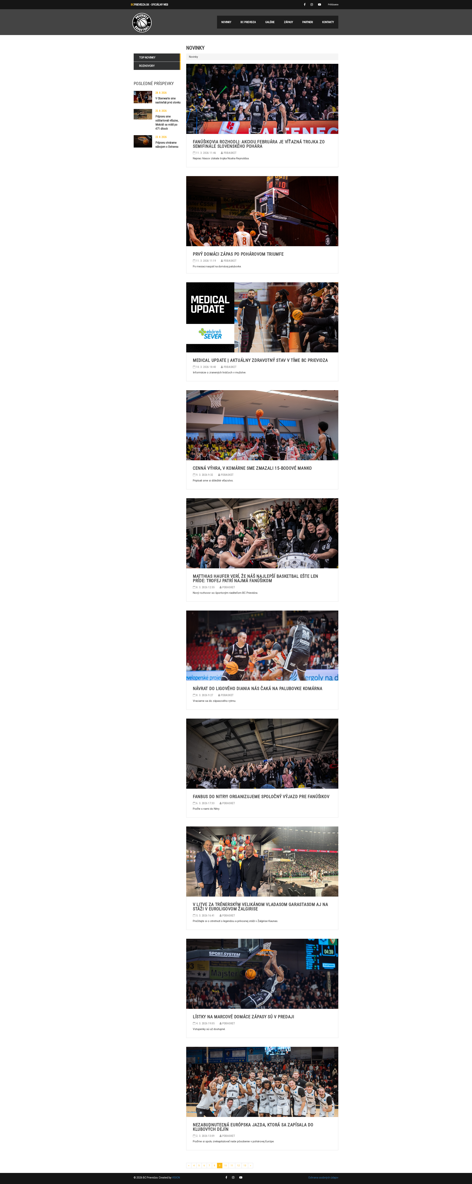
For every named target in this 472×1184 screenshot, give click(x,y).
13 (245, 1165)
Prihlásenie (333, 4)
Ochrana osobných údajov (323, 1177)
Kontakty (328, 22)
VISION (176, 1177)
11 (232, 1165)
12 (238, 1165)
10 (225, 1165)
